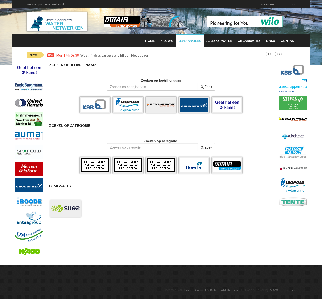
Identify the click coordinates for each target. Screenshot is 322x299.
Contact (290, 4)
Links (270, 41)
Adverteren (268, 4)
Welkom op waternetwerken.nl (45, 4)
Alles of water (219, 41)
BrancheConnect (195, 290)
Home (150, 41)
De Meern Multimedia (224, 290)
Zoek (208, 86)
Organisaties (249, 41)
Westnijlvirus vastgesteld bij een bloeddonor (114, 55)
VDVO (274, 290)
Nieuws (166, 41)
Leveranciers (189, 41)
